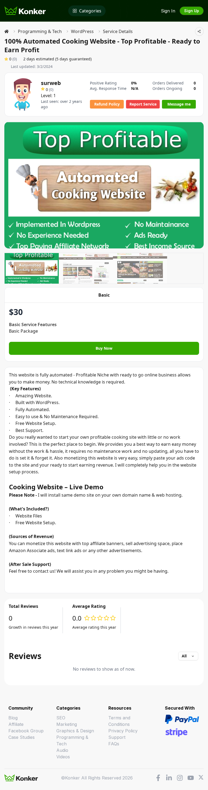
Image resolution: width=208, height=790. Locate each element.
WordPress (82, 31)
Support (116, 737)
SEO (60, 717)
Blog (13, 717)
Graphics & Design (75, 730)
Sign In (168, 11)
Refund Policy (107, 104)
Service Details (118, 31)
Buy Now (104, 348)
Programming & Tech (40, 31)
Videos (63, 756)
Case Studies (21, 737)
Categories (90, 11)
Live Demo (86, 486)
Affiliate (16, 724)
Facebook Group (26, 730)
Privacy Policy (123, 730)
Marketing (66, 724)
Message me (179, 104)
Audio (62, 750)
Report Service (143, 104)
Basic (104, 295)
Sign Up (191, 10)
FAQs (113, 743)
